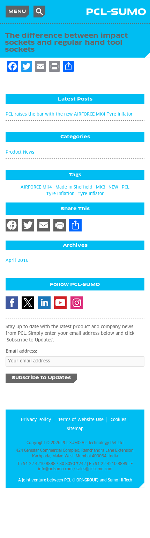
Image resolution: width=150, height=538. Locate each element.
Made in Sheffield (73, 187)
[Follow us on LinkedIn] (44, 302)
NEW (113, 187)
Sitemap (75, 429)
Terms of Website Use (81, 420)
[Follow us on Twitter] (28, 302)
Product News (20, 152)
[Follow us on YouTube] (60, 302)
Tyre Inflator (91, 194)
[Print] (59, 225)
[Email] (43, 225)
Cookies (118, 420)
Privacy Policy (36, 420)
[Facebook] (12, 225)
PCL (125, 187)
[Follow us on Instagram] (76, 302)
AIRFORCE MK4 (36, 187)
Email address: (21, 351)
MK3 (100, 187)
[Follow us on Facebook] (12, 302)
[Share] (75, 225)
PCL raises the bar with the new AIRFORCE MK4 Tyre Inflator (69, 114)
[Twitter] (28, 225)
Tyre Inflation (60, 194)
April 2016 (17, 261)
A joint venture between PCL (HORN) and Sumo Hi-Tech (75, 480)
